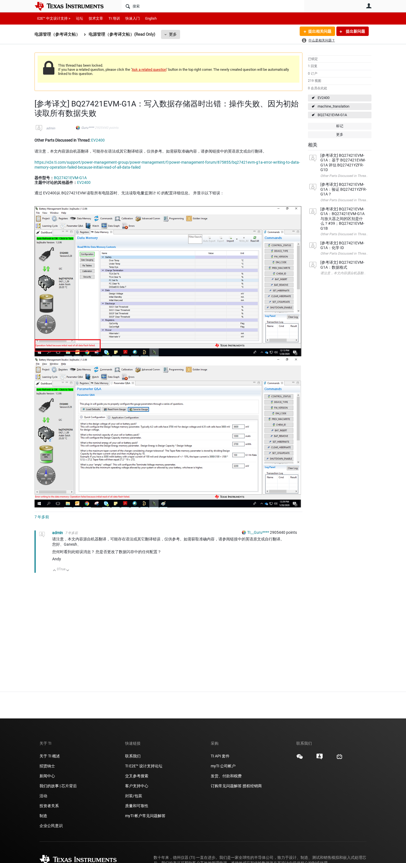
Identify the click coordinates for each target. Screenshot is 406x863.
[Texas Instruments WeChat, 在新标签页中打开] (299, 758)
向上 (54, 570)
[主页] (73, 6)
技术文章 (96, 18)
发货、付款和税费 (226, 776)
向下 (67, 570)
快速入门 (132, 18)
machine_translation (333, 106)
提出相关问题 (319, 31)
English (151, 18)
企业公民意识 (51, 825)
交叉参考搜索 (136, 776)
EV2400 (323, 98)
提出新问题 (355, 31)
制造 (43, 816)
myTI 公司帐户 (223, 766)
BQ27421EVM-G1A (332, 115)
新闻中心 (47, 776)
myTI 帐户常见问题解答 (145, 816)
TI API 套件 (220, 756)
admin (50, 128)
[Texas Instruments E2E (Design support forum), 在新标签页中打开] (319, 758)
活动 (43, 796)
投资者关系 (49, 806)
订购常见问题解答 (226, 786)
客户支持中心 (136, 786)
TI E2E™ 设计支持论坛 (143, 766)
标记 (339, 126)
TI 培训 (114, 18)
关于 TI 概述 (49, 756)
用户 (368, 6)
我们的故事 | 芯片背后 (58, 786)
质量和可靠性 (137, 806)
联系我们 (133, 756)
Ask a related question (149, 69)
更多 (173, 34)
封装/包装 (133, 796)
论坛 (79, 18)
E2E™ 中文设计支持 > (53, 18)
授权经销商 (252, 786)
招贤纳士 (47, 766)
